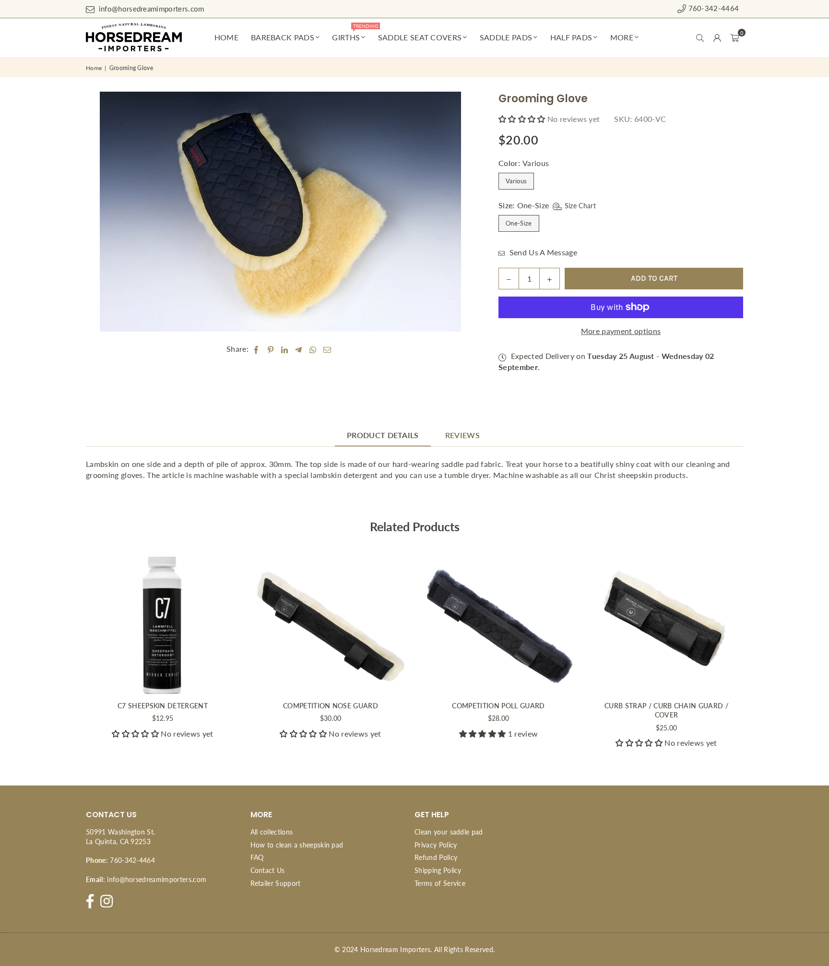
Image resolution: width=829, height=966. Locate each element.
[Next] (756, 656)
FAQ (257, 857)
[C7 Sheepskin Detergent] (162, 625)
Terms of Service (439, 883)
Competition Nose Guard (330, 706)
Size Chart (579, 206)
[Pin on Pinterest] (270, 349)
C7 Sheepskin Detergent (163, 706)
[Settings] (717, 37)
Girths (350, 33)
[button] (734, 37)
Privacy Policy (435, 845)
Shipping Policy (438, 870)
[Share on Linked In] (284, 349)
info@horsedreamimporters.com (150, 8)
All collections (271, 832)
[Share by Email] (327, 349)
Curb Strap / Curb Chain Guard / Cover (666, 710)
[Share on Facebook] (256, 349)
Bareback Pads (282, 37)
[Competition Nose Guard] (330, 625)
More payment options (621, 330)
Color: (523, 162)
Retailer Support (275, 883)
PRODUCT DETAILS (383, 435)
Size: (547, 205)
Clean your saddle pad (448, 832)
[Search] (700, 37)
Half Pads (571, 37)
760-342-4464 (712, 8)
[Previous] (72, 656)
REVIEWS (462, 435)
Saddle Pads (506, 37)
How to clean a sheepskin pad (296, 845)
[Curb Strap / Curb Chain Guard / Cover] (666, 625)
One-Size (519, 223)
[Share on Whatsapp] (313, 349)
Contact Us (267, 870)
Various (516, 181)
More (621, 37)
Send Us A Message (542, 252)
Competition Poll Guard (498, 706)
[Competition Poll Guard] (498, 625)
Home (226, 37)
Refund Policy (435, 857)
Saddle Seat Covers (420, 37)
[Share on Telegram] (298, 349)
